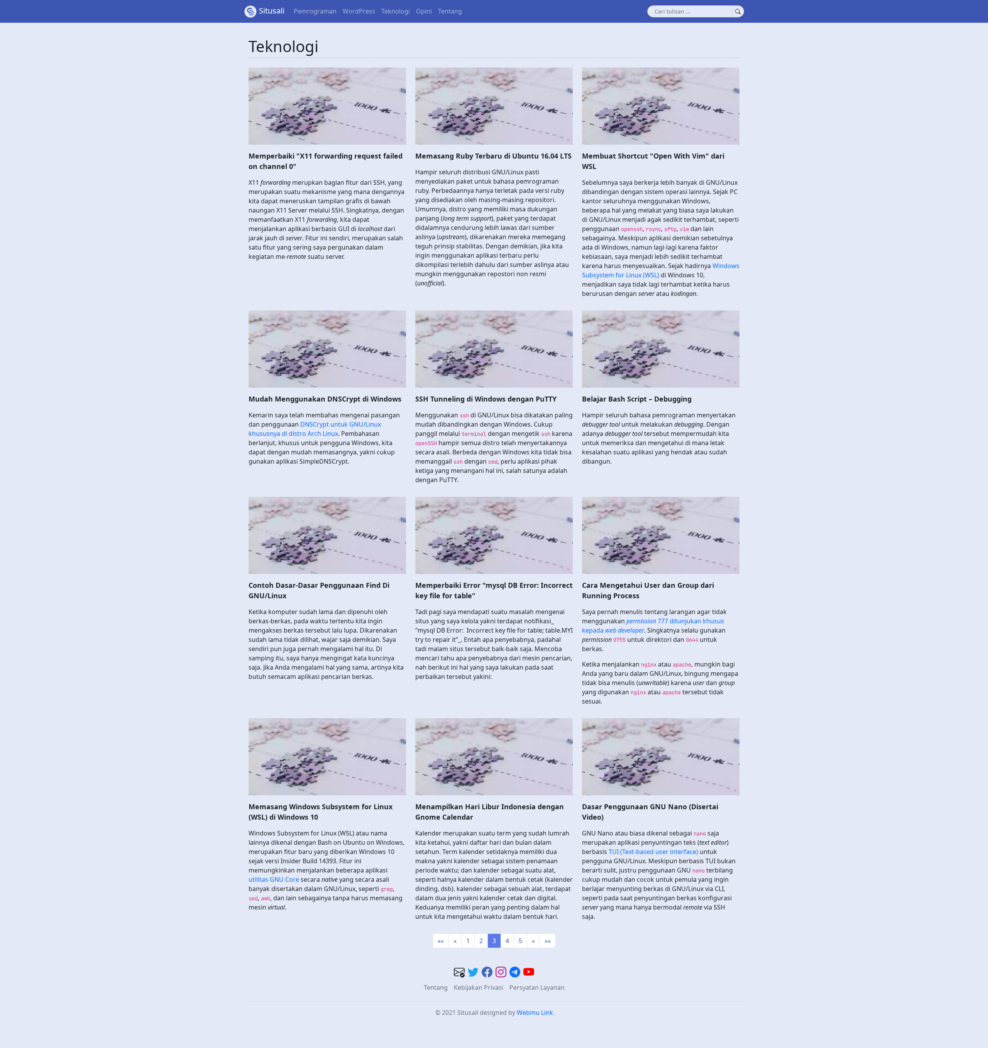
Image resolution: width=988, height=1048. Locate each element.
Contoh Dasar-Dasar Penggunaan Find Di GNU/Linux (319, 590)
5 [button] (520, 941)
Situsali (271, 10)
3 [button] (494, 941)
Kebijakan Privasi (478, 987)
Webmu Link (535, 1012)
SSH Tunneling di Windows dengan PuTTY (486, 398)
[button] (441, 940)
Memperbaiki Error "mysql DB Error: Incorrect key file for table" (494, 590)
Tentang (450, 11)
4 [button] (507, 941)
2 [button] (481, 941)
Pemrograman (315, 11)
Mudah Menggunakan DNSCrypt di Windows (325, 398)
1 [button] (468, 941)
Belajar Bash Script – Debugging (637, 398)
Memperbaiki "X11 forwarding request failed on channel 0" (326, 161)
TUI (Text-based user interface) (653, 851)
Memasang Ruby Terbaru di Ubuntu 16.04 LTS (493, 155)
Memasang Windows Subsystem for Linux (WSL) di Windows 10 (320, 812)
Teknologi (395, 11)
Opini (424, 11)
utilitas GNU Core (274, 879)
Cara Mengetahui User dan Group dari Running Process (648, 590)
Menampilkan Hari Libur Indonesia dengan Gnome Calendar (489, 812)
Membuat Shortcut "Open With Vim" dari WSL (653, 161)
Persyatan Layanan (537, 987)
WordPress (359, 11)
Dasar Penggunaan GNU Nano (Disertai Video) (650, 812)
